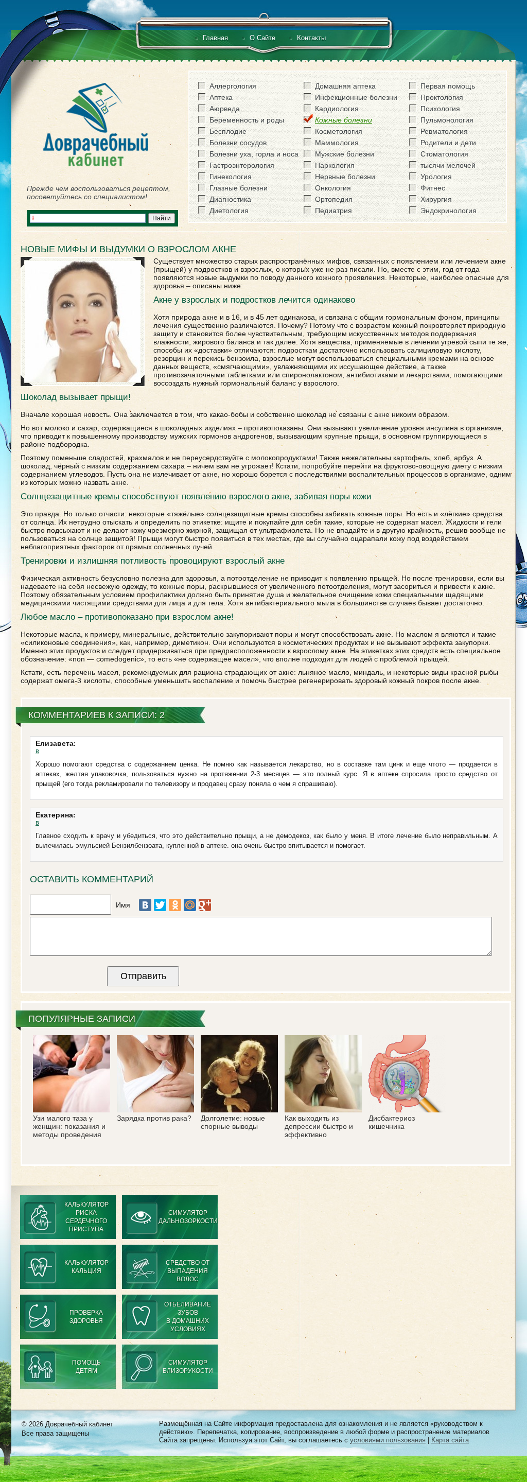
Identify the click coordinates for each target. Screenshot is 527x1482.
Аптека (221, 97)
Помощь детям (86, 1366)
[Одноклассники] (175, 905)
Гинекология (230, 176)
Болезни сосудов (238, 142)
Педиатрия (333, 210)
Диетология (229, 210)
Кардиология (337, 108)
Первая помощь (447, 86)
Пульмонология (446, 120)
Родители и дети (448, 142)
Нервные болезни (345, 176)
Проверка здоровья (86, 1316)
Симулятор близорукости (188, 1366)
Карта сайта (450, 1440)
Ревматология (444, 131)
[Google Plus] (205, 905)
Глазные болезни (238, 188)
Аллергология (232, 86)
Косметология (338, 131)
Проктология (441, 97)
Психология (440, 108)
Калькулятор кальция (86, 1267)
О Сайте (262, 38)
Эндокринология (448, 210)
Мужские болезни (344, 154)
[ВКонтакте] (145, 905)
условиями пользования (388, 1440)
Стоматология (444, 154)
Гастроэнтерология (241, 165)
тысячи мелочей (448, 165)
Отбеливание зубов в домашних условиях (187, 1317)
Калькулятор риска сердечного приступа (86, 1217)
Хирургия (436, 199)
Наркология (335, 165)
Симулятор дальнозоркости (188, 1217)
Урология (436, 176)
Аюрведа (224, 108)
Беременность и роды (246, 120)
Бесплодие (228, 131)
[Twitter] (160, 905)
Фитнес (432, 188)
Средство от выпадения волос (187, 1271)
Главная (215, 38)
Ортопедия (334, 199)
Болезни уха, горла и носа (253, 154)
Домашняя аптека (345, 86)
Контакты (311, 38)
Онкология (333, 188)
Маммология (337, 142)
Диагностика (230, 199)
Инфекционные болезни (356, 97)
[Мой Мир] (190, 905)
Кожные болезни (343, 120)
